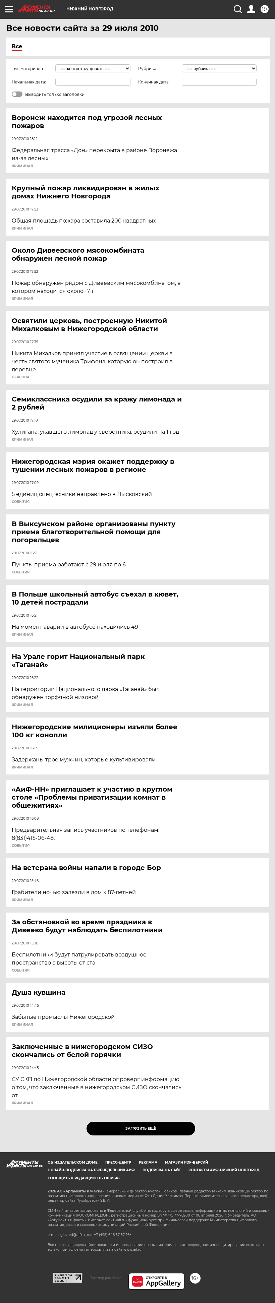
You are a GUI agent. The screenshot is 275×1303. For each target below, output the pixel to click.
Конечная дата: (154, 81)
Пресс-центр (118, 1162)
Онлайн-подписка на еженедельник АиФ (91, 1170)
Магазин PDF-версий (186, 1162)
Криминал (22, 166)
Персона (21, 377)
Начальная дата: (29, 81)
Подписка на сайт (162, 1170)
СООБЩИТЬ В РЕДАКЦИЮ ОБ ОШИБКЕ (84, 1178)
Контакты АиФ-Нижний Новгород (223, 1170)
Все (17, 46)
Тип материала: (28, 68)
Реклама (148, 1162)
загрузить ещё (140, 1128)
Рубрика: (147, 68)
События (21, 502)
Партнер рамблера (105, 1278)
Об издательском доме (73, 1162)
